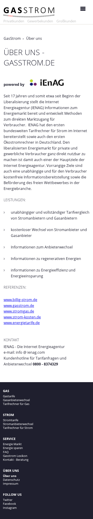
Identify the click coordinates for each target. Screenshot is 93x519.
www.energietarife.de (22, 322)
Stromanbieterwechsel (18, 424)
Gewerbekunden (40, 21)
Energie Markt (12, 444)
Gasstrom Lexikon (15, 456)
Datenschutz (11, 480)
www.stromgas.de (19, 311)
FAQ (6, 452)
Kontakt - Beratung (15, 460)
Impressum (10, 484)
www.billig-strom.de (20, 299)
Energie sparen (13, 448)
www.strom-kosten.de (22, 317)
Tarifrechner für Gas (16, 404)
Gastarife (9, 396)
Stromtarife (10, 420)
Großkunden (66, 21)
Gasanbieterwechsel (16, 400)
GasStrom (12, 38)
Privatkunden (13, 21)
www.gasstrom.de (19, 305)
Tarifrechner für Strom (18, 428)
